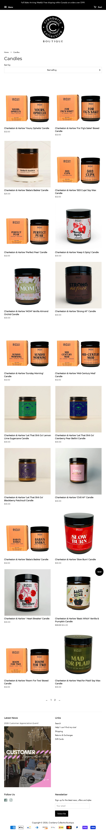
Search (58, 723)
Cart (99, 7)
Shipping (59, 731)
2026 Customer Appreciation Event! (21, 723)
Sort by (7, 64)
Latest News (11, 718)
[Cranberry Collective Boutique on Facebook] (5, 800)
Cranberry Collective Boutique (61, 822)
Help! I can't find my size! (65, 727)
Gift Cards (59, 739)
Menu (10, 7)
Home (6, 52)
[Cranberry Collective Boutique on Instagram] (10, 800)
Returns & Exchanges (64, 735)
